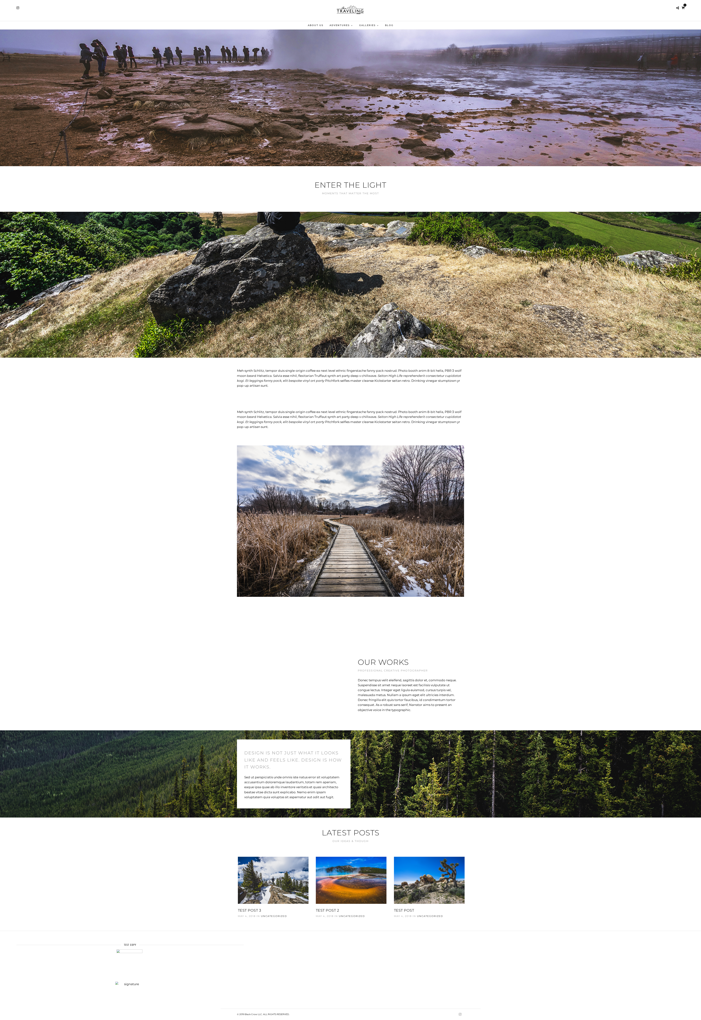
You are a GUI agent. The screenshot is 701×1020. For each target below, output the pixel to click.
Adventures (340, 25)
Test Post (404, 910)
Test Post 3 (249, 910)
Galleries (367, 25)
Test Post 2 (327, 910)
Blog (389, 25)
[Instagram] (17, 7)
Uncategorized (274, 916)
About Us (315, 25)
